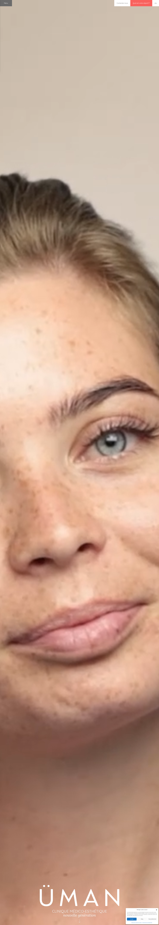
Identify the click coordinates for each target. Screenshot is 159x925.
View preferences (152, 919)
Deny (142, 919)
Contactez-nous (122, 3)
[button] (156, 909)
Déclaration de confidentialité (147, 922)
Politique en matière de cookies (136, 922)
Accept (131, 919)
